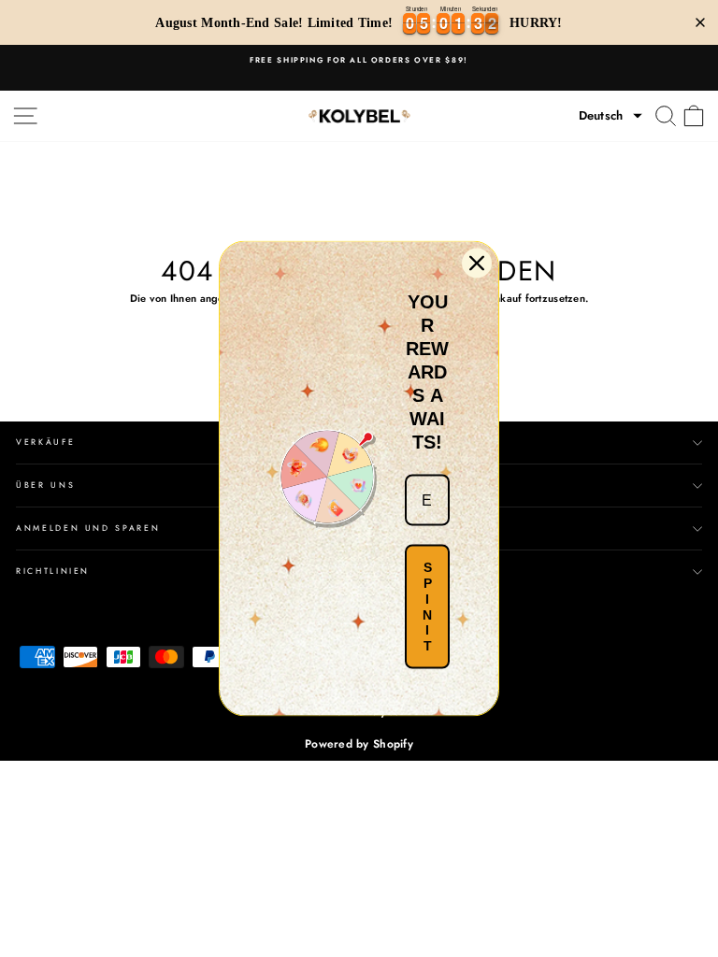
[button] (610, 116)
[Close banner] (700, 22)
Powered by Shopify (359, 744)
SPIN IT (427, 606)
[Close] (476, 263)
